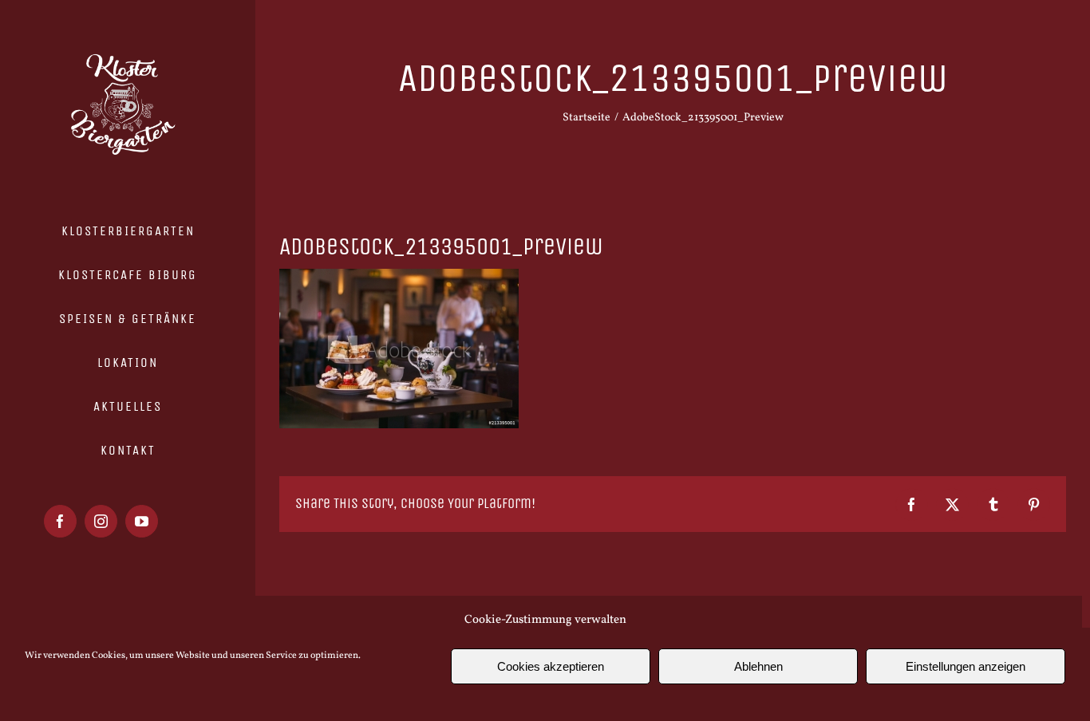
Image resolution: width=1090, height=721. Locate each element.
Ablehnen (758, 666)
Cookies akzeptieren (550, 666)
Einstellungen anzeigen (965, 666)
